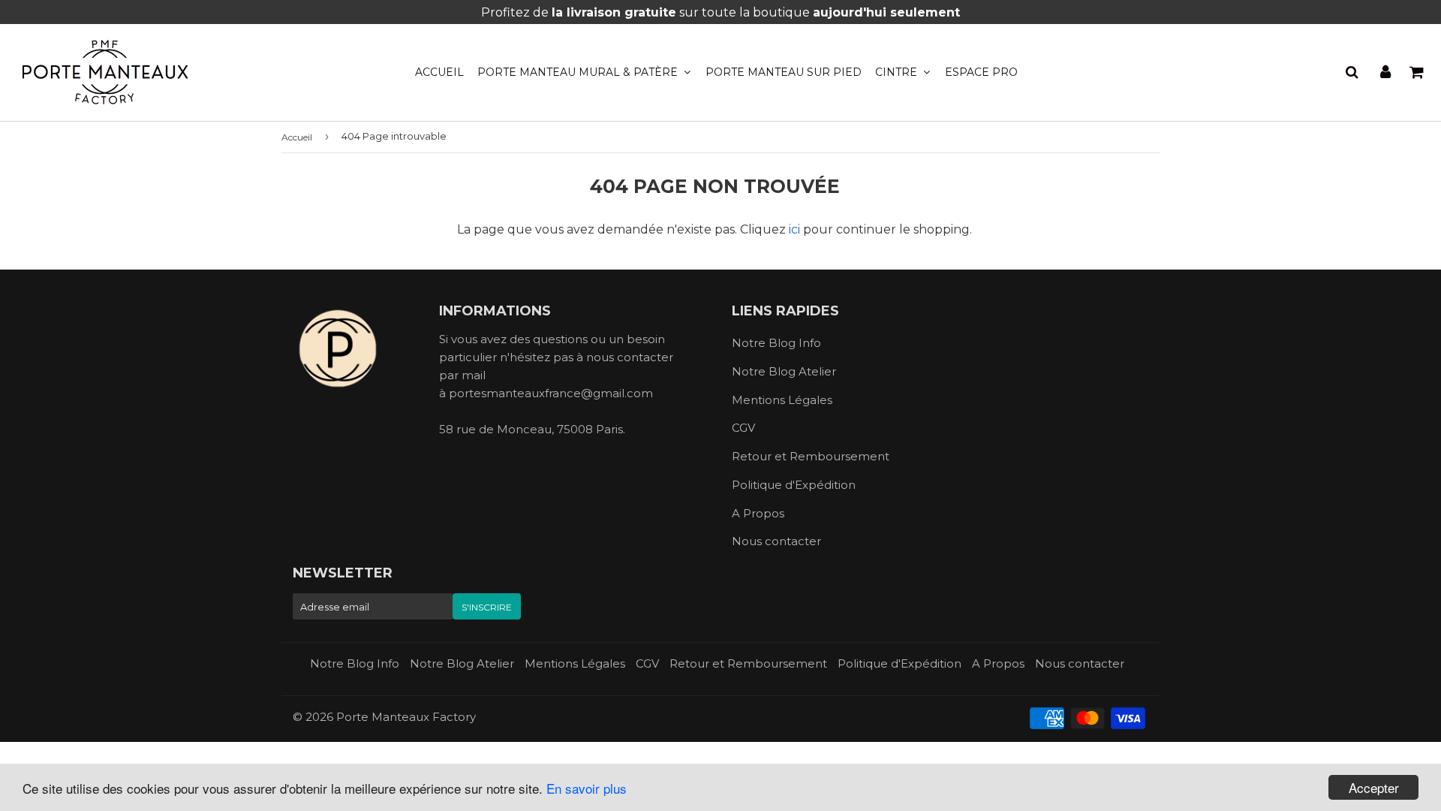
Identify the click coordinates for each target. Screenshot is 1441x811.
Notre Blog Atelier (784, 371)
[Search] (1352, 72)
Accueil (439, 72)
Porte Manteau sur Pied (783, 72)
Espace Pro (981, 72)
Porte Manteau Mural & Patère (579, 72)
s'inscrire (487, 607)
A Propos (758, 513)
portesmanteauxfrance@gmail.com (551, 393)
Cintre (897, 72)
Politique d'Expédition (794, 485)
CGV (743, 428)
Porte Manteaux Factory (406, 717)
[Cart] (1418, 72)
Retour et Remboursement (810, 456)
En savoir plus (586, 788)
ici (794, 229)
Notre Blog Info (776, 343)
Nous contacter (776, 541)
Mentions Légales (782, 400)
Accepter (1374, 787)
